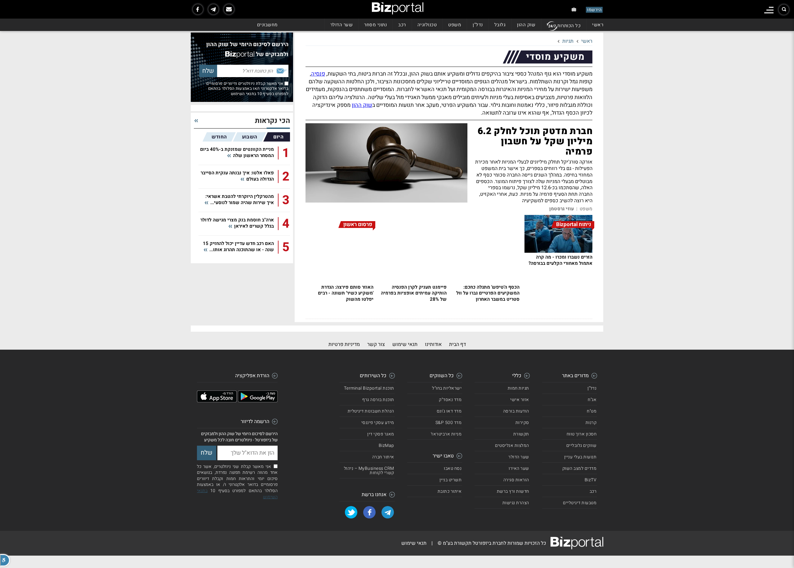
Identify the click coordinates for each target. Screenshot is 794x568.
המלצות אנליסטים (512, 445)
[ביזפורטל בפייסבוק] (197, 9)
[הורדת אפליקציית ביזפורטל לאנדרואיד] (258, 400)
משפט (454, 24)
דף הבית (457, 344)
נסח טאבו (453, 468)
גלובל (500, 24)
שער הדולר (341, 24)
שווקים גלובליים (581, 445)
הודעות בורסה (516, 411)
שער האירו (519, 468)
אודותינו (433, 344)
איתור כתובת (450, 491)
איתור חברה (383, 457)
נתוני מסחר (375, 24)
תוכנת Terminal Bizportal (369, 388)
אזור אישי (519, 399)
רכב (402, 24)
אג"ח (592, 399)
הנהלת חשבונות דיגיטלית (371, 411)
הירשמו (594, 10)
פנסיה (318, 74)
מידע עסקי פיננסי (377, 422)
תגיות (567, 41)
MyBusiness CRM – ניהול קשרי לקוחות (369, 470)
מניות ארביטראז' (446, 434)
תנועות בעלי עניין (580, 457)
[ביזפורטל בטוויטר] (351, 512)
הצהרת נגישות (515, 503)
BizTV (591, 480)
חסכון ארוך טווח (582, 434)
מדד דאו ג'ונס (449, 411)
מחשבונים (267, 24)
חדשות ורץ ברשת (513, 491)
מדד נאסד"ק (450, 399)
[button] (5, 560)
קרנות (591, 422)
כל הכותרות (569, 25)
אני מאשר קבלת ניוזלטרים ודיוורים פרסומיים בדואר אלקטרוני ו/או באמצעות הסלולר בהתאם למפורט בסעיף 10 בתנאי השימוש (247, 89)
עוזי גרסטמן (561, 209)
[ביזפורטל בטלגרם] (213, 9)
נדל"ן (478, 24)
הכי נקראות (272, 121)
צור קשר (376, 344)
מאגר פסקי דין (380, 434)
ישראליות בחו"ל (447, 388)
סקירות (522, 422)
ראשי (597, 24)
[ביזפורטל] (397, 8)
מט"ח (591, 411)
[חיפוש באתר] (783, 9)
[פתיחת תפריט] (768, 10)
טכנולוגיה (427, 24)
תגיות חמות (518, 388)
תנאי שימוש (404, 344)
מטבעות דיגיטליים (579, 503)
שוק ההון (526, 24)
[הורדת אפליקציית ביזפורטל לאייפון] (217, 400)
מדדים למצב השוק (579, 468)
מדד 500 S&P (448, 422)
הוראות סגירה (516, 480)
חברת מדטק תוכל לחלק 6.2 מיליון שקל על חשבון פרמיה (535, 142)
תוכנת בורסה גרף (378, 399)
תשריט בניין (450, 480)
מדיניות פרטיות (344, 344)
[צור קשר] (228, 9)
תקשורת (521, 434)
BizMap (386, 445)
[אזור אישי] (574, 9)
